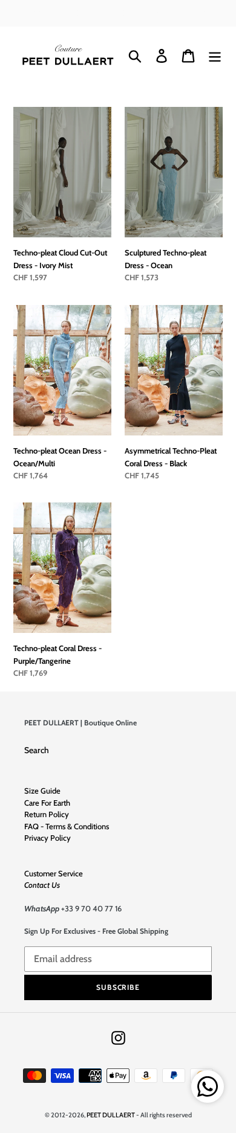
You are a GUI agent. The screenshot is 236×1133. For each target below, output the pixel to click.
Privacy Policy (47, 838)
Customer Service (53, 873)
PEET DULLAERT (111, 1115)
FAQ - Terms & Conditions (66, 826)
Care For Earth (47, 802)
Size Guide (42, 790)
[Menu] (215, 56)
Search (36, 750)
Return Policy (46, 814)
